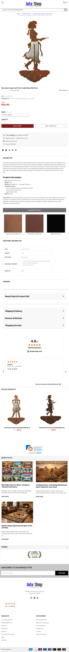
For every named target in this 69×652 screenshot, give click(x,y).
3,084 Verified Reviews (34, 347)
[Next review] (66, 371)
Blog (2, 637)
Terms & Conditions (6, 620)
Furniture (38, 631)
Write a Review (63, 90)
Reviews (3, 631)
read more (5, 496)
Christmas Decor (40, 625)
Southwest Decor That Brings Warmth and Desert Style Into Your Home (51, 486)
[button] (35, 449)
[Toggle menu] (2, 2)
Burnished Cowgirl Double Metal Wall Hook (17, 427)
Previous (63, 389)
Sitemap (3, 640)
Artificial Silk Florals (41, 620)
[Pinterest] (15, 150)
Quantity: (4, 119)
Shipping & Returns (6, 622)
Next (67, 389)
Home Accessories (41, 634)
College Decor (40, 628)
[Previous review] (3, 371)
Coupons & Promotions (7, 634)
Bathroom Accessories (42, 622)
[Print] (9, 150)
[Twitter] (12, 150)
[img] (34, 345)
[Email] (6, 150)
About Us (4, 625)
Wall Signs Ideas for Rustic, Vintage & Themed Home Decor (15, 486)
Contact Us (4, 628)
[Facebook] (2, 150)
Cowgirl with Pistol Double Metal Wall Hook (52, 427)
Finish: (6, 112)
